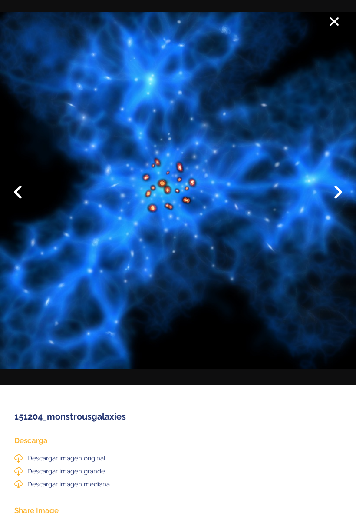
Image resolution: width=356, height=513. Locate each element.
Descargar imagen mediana (68, 484)
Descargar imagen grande (66, 471)
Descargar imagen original (66, 458)
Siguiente (332, 198)
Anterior (23, 185)
